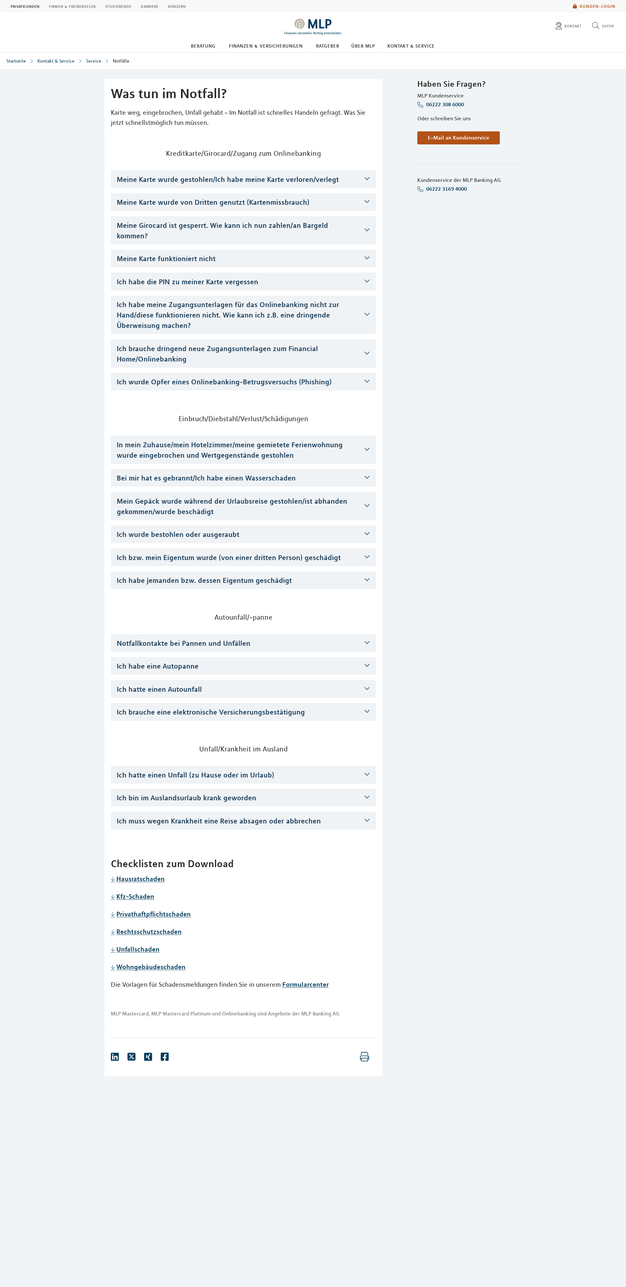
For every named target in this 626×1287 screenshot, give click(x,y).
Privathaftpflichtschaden (153, 914)
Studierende (118, 6)
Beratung (203, 45)
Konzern (177, 6)
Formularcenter (305, 984)
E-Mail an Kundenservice (458, 137)
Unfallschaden (137, 949)
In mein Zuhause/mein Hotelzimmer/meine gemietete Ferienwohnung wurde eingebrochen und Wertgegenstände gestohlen (230, 449)
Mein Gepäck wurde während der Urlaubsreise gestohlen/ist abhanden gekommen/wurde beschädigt (232, 506)
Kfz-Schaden (135, 896)
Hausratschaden (140, 879)
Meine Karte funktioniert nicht (166, 258)
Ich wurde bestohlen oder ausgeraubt (178, 534)
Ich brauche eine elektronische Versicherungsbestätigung (211, 712)
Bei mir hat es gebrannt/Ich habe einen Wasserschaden (206, 478)
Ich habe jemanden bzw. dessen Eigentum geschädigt (204, 580)
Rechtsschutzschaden (149, 931)
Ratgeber (327, 45)
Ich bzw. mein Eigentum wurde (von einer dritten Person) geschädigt (229, 557)
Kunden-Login (598, 6)
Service (93, 61)
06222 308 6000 (444, 104)
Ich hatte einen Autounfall (159, 689)
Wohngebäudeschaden (151, 967)
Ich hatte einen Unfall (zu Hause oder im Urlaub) (195, 775)
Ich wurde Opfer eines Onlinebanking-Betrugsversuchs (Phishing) (224, 381)
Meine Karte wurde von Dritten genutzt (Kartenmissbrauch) (213, 202)
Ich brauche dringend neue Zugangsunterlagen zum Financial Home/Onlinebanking (217, 353)
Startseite (16, 61)
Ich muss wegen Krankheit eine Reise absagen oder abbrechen (219, 821)
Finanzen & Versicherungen (266, 45)
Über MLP (363, 45)
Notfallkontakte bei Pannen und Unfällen (183, 643)
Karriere (149, 6)
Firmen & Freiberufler (72, 6)
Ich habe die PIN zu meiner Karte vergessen (187, 281)
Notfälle (121, 61)
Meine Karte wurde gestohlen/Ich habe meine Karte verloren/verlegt (228, 179)
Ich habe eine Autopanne (158, 666)
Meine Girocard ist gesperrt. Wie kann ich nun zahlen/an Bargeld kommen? (222, 230)
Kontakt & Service (411, 45)
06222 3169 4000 (446, 189)
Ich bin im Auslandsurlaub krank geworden (186, 797)
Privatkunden (24, 6)
